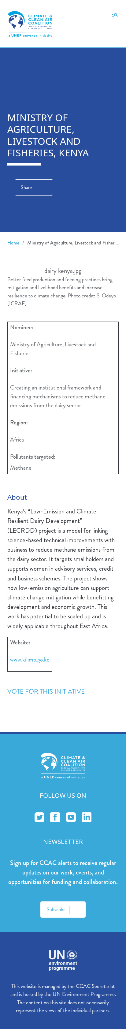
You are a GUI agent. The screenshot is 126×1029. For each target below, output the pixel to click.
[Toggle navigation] (114, 15)
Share (26, 187)
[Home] (30, 24)
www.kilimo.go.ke (30, 659)
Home (13, 242)
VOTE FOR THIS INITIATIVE (46, 691)
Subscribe (56, 909)
